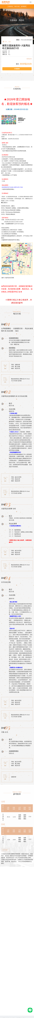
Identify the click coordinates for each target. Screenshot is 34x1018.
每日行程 (17, 6)
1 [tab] (17, 333)
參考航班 (23, 6)
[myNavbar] (30, 2)
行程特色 (10, 6)
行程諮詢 (17, 68)
